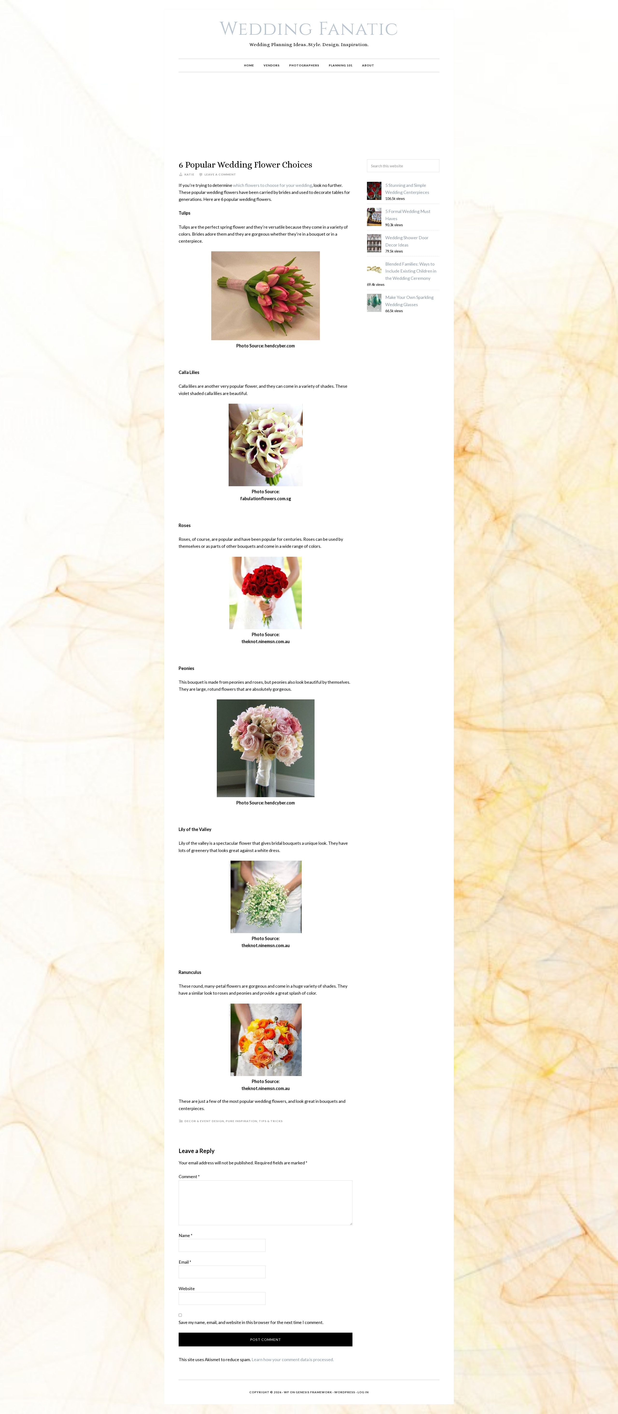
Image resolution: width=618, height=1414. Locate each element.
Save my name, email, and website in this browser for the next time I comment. (251, 1322)
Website (187, 1288)
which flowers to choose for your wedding (272, 185)
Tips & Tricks (271, 1121)
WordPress (344, 1392)
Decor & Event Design (204, 1121)
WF (286, 1392)
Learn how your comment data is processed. (293, 1359)
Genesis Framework (314, 1392)
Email (185, 1262)
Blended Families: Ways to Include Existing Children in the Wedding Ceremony (410, 271)
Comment (189, 1176)
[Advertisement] (309, 116)
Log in (363, 1392)
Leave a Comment (220, 174)
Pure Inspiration (241, 1121)
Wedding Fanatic (309, 29)
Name (185, 1235)
